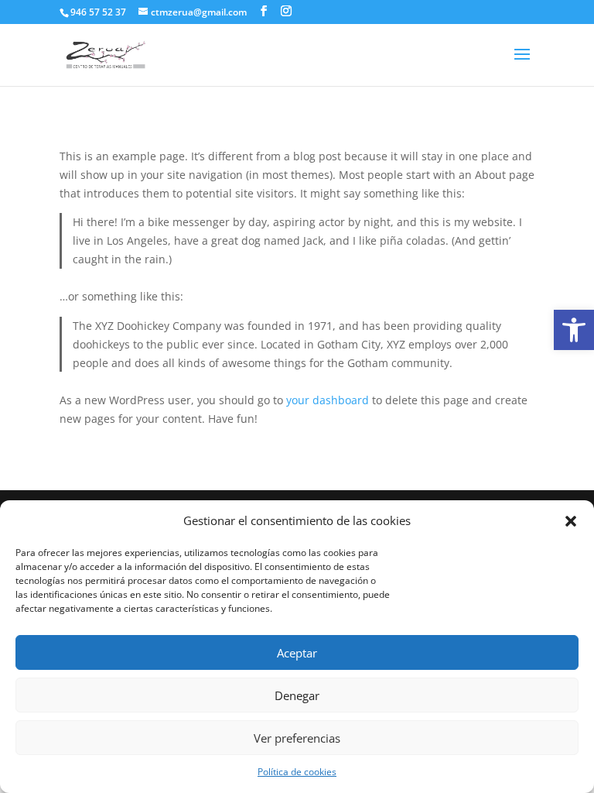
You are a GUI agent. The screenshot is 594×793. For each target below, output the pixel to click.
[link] (574, 330)
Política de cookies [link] (297, 771)
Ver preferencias (297, 738)
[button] (571, 521)
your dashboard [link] (327, 400)
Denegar (297, 695)
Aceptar (297, 653)
